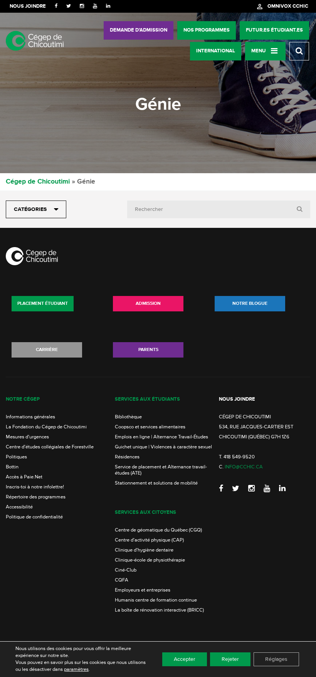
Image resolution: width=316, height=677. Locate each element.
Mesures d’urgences (27, 437)
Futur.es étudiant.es (274, 30)
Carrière (47, 350)
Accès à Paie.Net (24, 477)
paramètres (76, 669)
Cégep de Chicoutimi (38, 181)
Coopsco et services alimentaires (150, 427)
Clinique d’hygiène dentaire (144, 550)
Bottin (12, 467)
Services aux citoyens (145, 512)
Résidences (127, 457)
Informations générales (30, 417)
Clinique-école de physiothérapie (150, 560)
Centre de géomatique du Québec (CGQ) (158, 530)
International (215, 50)
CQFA (121, 580)
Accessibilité (19, 507)
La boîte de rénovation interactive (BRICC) (159, 610)
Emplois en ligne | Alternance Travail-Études (161, 437)
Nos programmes (206, 30)
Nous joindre (28, 6)
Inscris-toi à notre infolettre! (35, 487)
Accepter (184, 659)
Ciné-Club (125, 570)
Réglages (276, 659)
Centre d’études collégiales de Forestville (50, 447)
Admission (148, 303)
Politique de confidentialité (34, 517)
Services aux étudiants (147, 399)
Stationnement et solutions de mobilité (156, 483)
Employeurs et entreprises (142, 590)
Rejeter (230, 659)
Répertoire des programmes (36, 497)
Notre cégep (23, 399)
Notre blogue (249, 303)
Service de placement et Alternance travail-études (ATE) (161, 470)
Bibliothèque (128, 417)
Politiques (16, 457)
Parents (148, 350)
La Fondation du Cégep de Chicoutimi (46, 427)
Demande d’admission (138, 30)
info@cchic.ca (244, 467)
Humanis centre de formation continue (156, 600)
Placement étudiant (42, 303)
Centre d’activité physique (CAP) (149, 540)
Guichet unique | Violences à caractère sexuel (163, 447)
